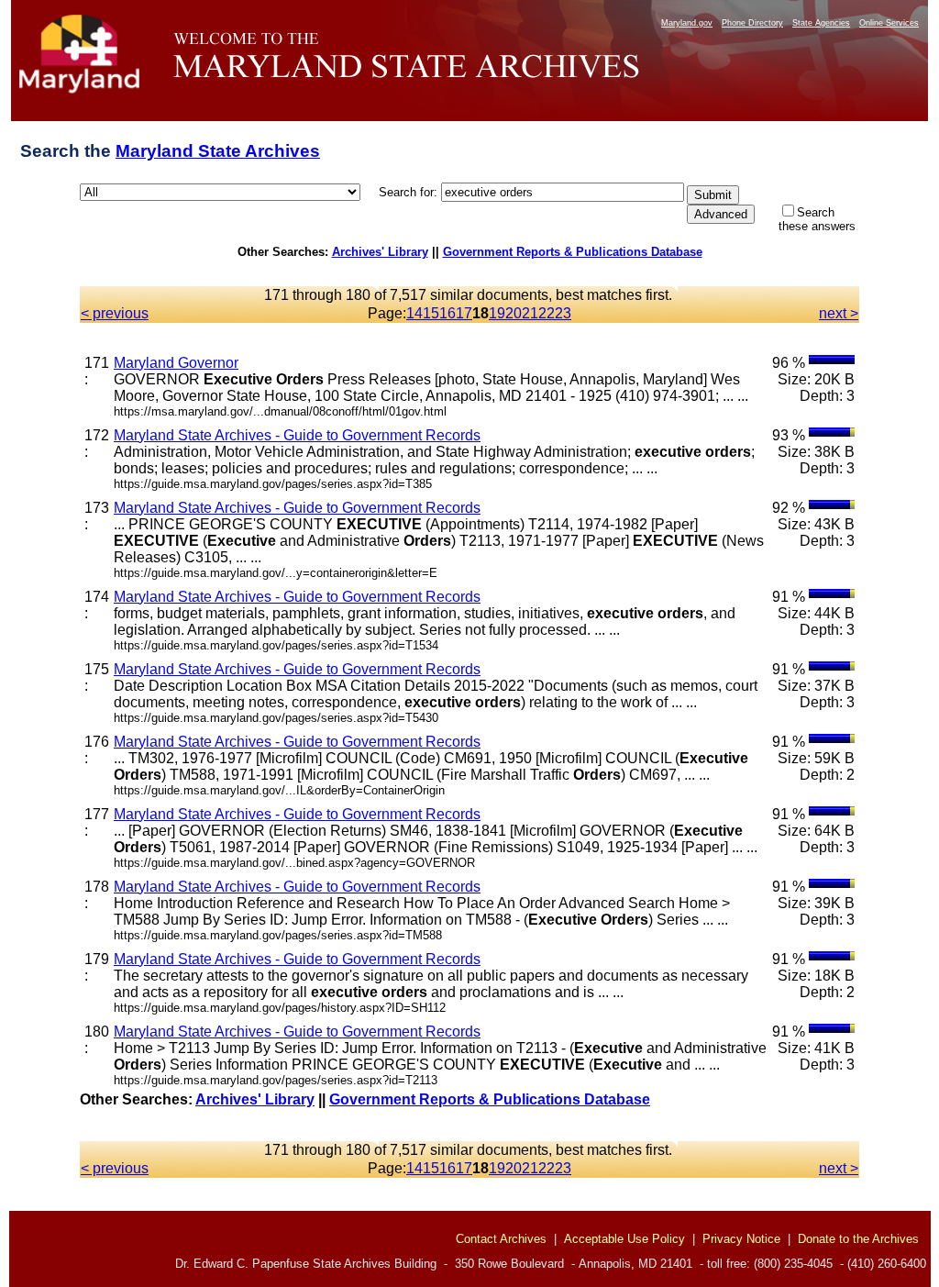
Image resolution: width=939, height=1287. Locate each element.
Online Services (889, 23)
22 (546, 313)
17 (464, 313)
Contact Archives (501, 1239)
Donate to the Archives (858, 1239)
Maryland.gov (687, 23)
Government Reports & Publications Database (572, 252)
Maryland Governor (176, 363)
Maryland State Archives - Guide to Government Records (297, 435)
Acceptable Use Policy (624, 1239)
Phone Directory (752, 23)
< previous (115, 313)
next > (838, 313)
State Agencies (821, 23)
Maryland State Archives (218, 151)
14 (414, 313)
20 (513, 313)
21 (530, 313)
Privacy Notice (741, 1239)
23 (563, 313)
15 (431, 313)
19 (497, 313)
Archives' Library (380, 252)
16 (447, 313)
